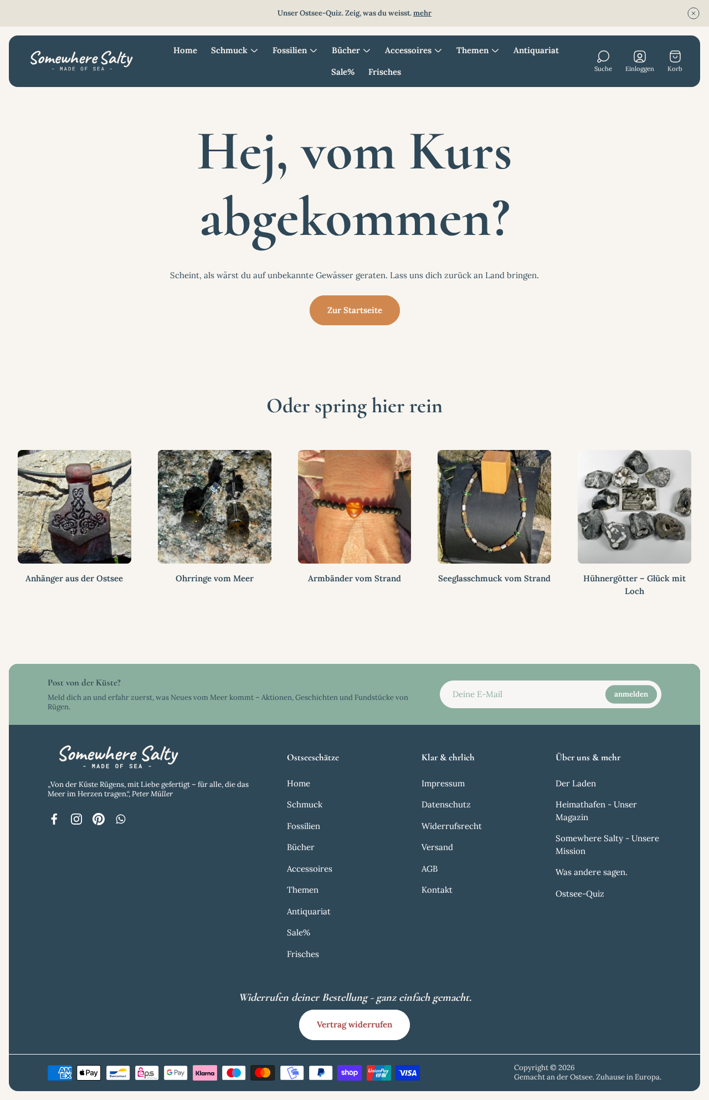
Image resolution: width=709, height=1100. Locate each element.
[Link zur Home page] (117, 757)
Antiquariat (309, 911)
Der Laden (576, 783)
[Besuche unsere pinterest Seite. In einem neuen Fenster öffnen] (98, 819)
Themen (302, 889)
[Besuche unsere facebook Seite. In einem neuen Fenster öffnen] (54, 819)
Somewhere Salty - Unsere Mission (607, 844)
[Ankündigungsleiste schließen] (693, 13)
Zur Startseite (354, 310)
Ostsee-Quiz (580, 893)
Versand (437, 847)
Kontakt (437, 889)
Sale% (298, 932)
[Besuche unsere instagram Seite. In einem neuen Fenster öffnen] (76, 819)
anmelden (631, 694)
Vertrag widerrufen (354, 1024)
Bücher (301, 847)
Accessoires (309, 868)
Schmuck (304, 804)
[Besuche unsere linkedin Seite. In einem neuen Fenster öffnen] (120, 819)
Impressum (443, 783)
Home (298, 783)
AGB (430, 868)
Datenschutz (446, 804)
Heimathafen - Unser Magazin (596, 810)
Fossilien (303, 826)
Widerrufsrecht (452, 826)
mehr (422, 13)
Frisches (303, 954)
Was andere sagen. (592, 872)
